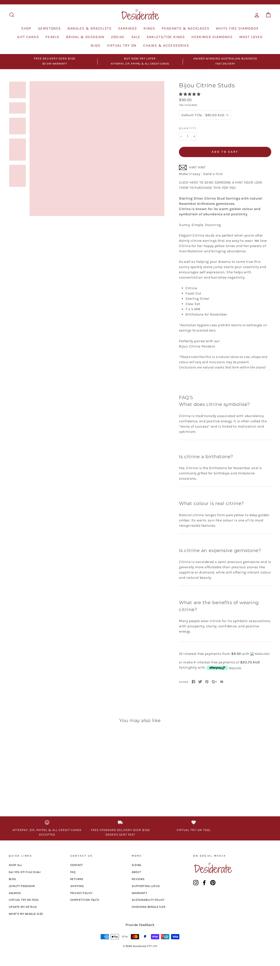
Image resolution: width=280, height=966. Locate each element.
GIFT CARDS (28, 37)
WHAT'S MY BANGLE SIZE (26, 913)
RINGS (149, 28)
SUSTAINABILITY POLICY (148, 899)
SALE (135, 37)
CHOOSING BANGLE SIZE (149, 906)
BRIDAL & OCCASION (85, 37)
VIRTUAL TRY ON (121, 45)
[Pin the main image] (206, 682)
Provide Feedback (140, 925)
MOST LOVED (251, 37)
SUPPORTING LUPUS (146, 886)
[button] (190, 94)
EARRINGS (127, 28)
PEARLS (53, 37)
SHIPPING (77, 886)
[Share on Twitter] (200, 682)
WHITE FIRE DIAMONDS (237, 28)
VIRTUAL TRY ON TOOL (24, 899)
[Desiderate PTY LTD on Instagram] (195, 882)
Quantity (188, 128)
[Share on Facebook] (193, 682)
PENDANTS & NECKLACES (185, 28)
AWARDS (15, 893)
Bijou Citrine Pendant (223, 356)
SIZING (136, 865)
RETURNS (76, 879)
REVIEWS (138, 879)
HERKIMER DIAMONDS (212, 37)
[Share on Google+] (214, 682)
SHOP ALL (15, 865)
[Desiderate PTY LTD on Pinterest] (212, 882)
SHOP (26, 28)
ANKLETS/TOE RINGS (166, 37)
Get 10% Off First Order (25, 872)
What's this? (262, 653)
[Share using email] (221, 682)
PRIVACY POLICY (81, 893)
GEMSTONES (49, 28)
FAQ (72, 872)
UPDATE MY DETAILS (23, 906)
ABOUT (136, 872)
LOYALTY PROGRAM (22, 886)
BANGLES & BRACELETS (90, 28)
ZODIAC (118, 37)
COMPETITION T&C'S (84, 899)
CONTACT (76, 865)
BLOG (95, 45)
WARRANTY (139, 893)
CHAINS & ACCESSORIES (166, 45)
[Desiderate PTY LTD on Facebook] (204, 882)
